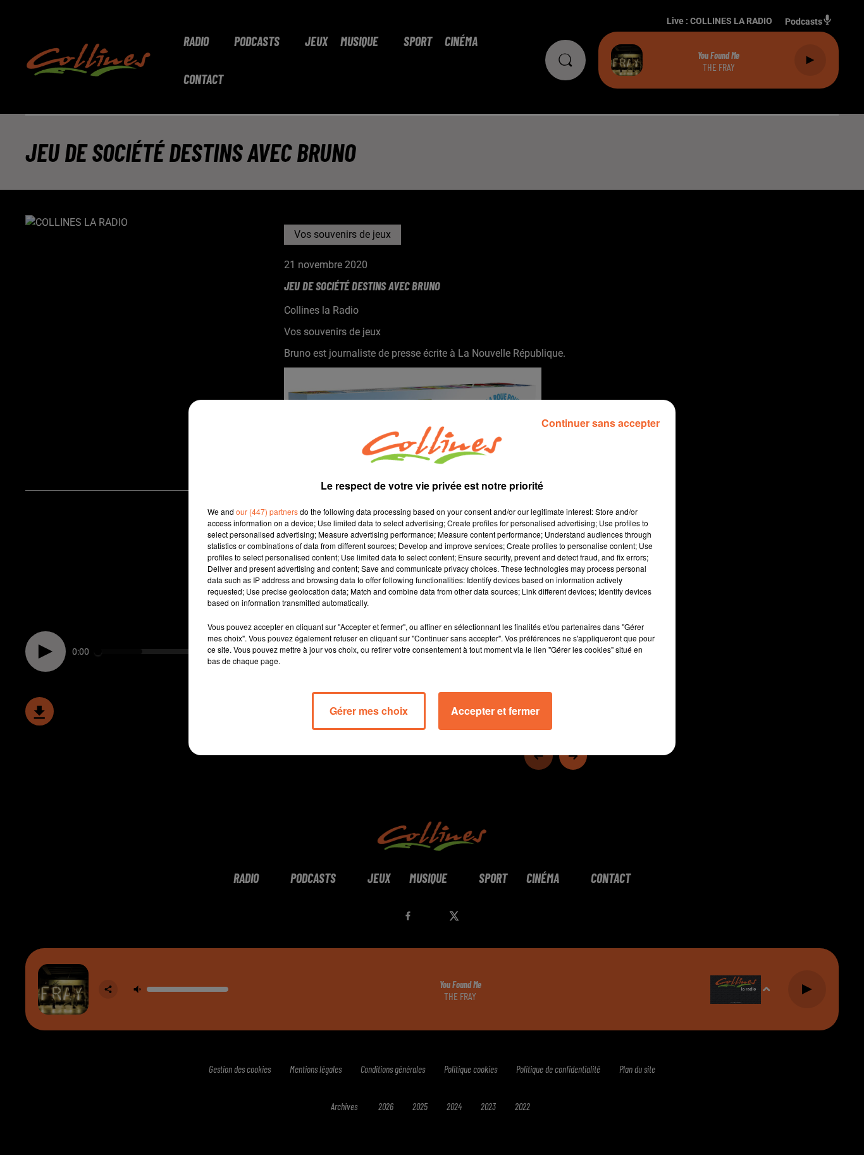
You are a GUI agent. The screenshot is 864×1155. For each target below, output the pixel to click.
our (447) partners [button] (267, 511)
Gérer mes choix (369, 710)
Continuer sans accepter (600, 423)
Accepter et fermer (495, 710)
